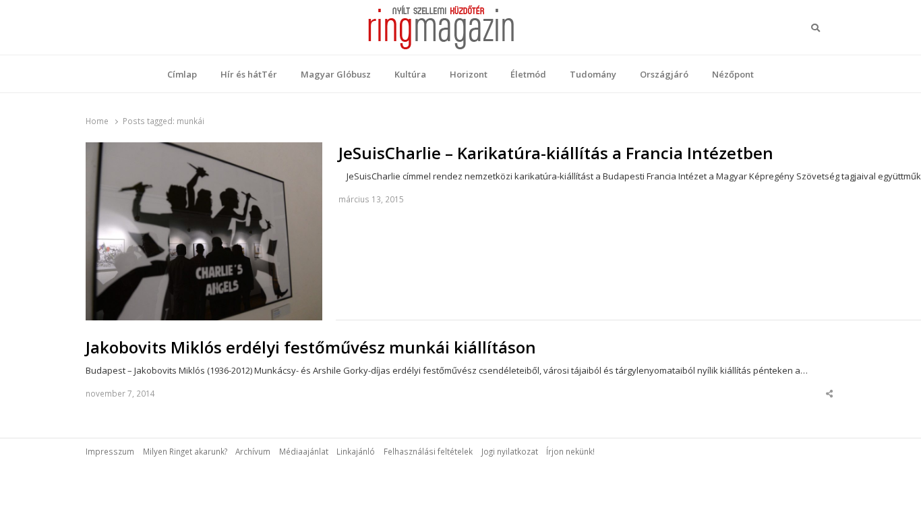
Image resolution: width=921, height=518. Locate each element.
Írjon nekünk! (570, 451)
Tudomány (593, 74)
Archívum (252, 451)
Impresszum (110, 451)
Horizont (468, 74)
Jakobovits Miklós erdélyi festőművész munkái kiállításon (311, 347)
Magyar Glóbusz (336, 74)
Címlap (182, 74)
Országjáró (664, 74)
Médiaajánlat (303, 451)
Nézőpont (733, 74)
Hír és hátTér (248, 74)
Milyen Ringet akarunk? (185, 451)
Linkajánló (355, 451)
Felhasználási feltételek (428, 451)
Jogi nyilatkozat (509, 451)
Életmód (528, 74)
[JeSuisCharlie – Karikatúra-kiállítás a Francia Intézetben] (204, 150)
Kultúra (410, 74)
